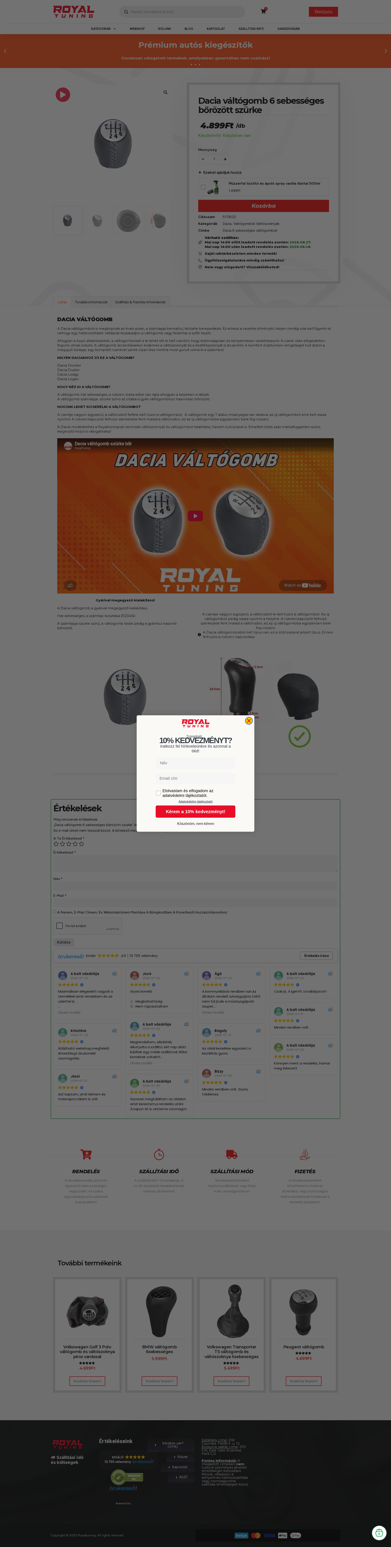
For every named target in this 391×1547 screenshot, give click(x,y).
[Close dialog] (249, 720)
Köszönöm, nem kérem (195, 824)
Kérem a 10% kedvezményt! (195, 811)
